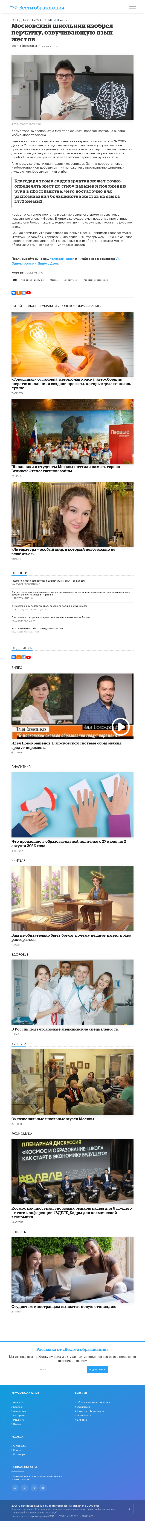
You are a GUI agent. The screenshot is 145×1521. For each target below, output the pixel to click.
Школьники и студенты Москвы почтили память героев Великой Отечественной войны (65, 468)
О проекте (19, 1445)
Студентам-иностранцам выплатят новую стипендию (64, 1306)
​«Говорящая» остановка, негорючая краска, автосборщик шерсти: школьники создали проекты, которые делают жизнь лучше (71, 383)
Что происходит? (35, 609)
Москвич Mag (33, 272)
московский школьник (32, 279)
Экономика (83, 1406)
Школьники (32, 631)
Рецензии (18, 1419)
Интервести (84, 1415)
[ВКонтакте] (13, 293)
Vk (117, 258)
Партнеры (19, 1454)
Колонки (18, 1406)
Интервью (19, 1415)
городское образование (96, 279)
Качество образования (90, 1411)
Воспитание (32, 583)
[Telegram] (23, 293)
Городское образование (32, 19)
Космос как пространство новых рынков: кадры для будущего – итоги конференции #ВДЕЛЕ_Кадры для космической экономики (71, 1212)
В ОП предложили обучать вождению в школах (37, 628)
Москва (53, 279)
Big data (82, 1419)
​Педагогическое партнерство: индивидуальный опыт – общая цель (48, 580)
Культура (30, 620)
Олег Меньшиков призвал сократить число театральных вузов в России (50, 617)
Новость (62, 20)
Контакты (19, 1450)
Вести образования (24, 46)
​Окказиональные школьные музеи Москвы (52, 1119)
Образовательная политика (93, 1402)
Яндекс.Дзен (48, 263)
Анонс (29, 598)
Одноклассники (23, 263)
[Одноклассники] (18, 293)
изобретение (70, 279)
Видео (17, 1424)
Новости (18, 1402)
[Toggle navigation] (132, 7)
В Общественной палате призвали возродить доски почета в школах (49, 605)
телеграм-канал (62, 258)
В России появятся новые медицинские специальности (65, 1029)
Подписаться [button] (97, 1369)
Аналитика (19, 1411)
